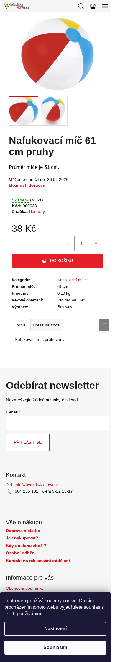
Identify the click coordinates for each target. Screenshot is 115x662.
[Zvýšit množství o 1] (96, 243)
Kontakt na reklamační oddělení (38, 560)
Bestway (37, 211)
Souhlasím (55, 647)
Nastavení (55, 628)
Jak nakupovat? (22, 538)
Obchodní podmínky (25, 588)
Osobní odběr (20, 553)
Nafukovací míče (72, 280)
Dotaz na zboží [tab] (47, 325)
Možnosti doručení (28, 185)
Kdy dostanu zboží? (26, 545)
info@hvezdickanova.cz (37, 484)
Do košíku (61, 260)
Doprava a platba (23, 530)
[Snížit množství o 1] (67, 243)
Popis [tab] (20, 325)
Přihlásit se (28, 442)
